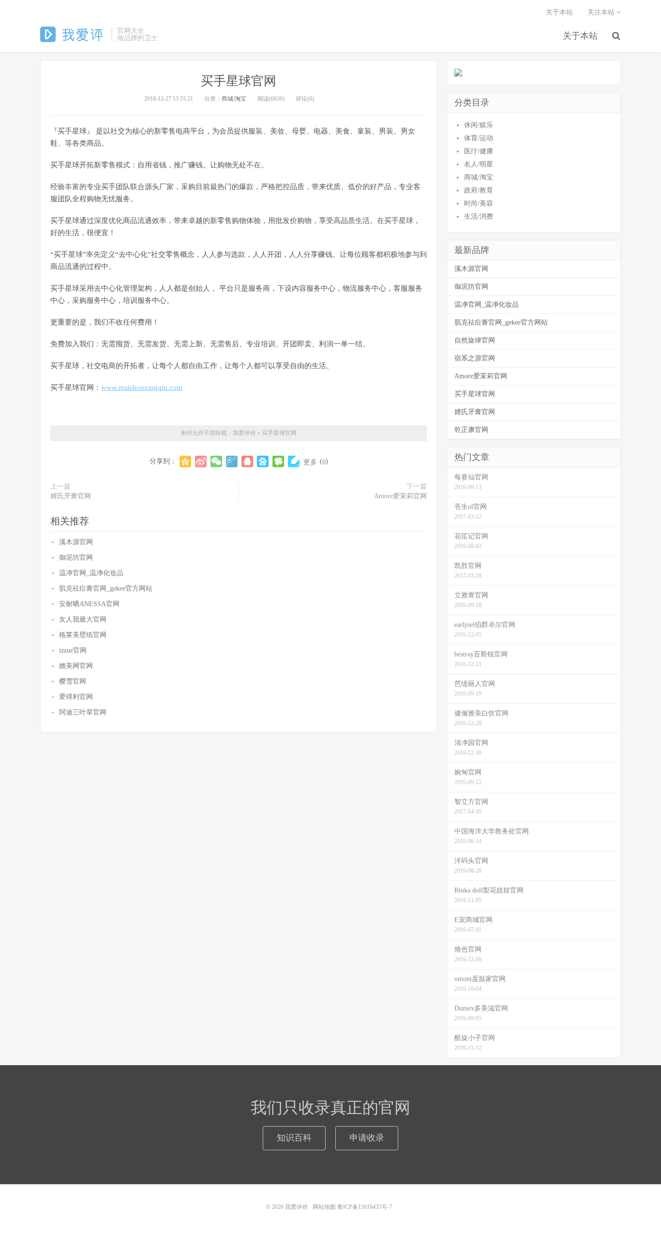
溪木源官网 (76, 542)
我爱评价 (73, 34)
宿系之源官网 (474, 358)
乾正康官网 (471, 429)
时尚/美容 (478, 203)
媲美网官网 (76, 665)
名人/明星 (478, 164)
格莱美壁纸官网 (82, 635)
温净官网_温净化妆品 (91, 573)
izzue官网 (73, 650)
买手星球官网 (238, 81)
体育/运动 (478, 138)
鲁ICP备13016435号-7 (366, 1207)
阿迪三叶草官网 (82, 712)
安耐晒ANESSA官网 (89, 604)
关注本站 (601, 12)
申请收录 (366, 1138)
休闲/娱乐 (478, 125)
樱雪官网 (72, 681)
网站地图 (324, 1207)
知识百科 (294, 1138)
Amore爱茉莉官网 (400, 496)
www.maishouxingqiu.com (141, 387)
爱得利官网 (76, 696)
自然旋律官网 (474, 340)
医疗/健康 (478, 151)
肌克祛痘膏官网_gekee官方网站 (105, 588)
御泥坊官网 (76, 557)
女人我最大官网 (82, 619)
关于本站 (580, 36)
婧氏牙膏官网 (70, 496)
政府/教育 (478, 190)
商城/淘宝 (234, 98)
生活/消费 (478, 216)
